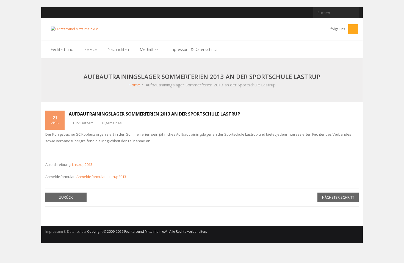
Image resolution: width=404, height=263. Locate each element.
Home (134, 84)
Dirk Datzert (83, 122)
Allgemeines (111, 122)
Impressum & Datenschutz (65, 231)
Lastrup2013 (82, 164)
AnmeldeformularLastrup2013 (101, 176)
